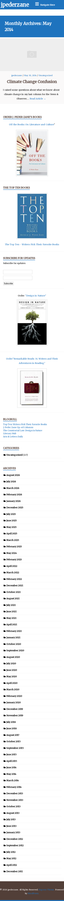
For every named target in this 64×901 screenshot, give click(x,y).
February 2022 (14, 579)
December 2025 (14, 507)
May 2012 (11, 858)
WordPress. (33, 893)
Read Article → (38, 98)
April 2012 (11, 865)
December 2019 (14, 709)
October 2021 (13, 592)
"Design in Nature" (35, 295)
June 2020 (11, 670)
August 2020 (13, 657)
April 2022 (11, 566)
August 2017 (12, 735)
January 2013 (13, 832)
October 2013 (13, 806)
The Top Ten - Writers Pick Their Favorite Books (32, 244)
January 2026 (13, 501)
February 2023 (14, 559)
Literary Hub (9, 433)
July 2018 (11, 722)
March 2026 (12, 488)
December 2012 (14, 839)
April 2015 (11, 761)
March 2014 (12, 780)
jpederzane (15, 4)
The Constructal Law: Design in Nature (22, 430)
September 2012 (15, 845)
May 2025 (11, 527)
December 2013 (14, 793)
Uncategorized (46, 75)
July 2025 (11, 514)
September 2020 (15, 650)
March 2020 (12, 689)
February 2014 (14, 787)
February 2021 (14, 631)
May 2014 (11, 774)
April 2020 (11, 683)
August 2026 (13, 475)
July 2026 (11, 481)
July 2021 (11, 605)
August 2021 (13, 598)
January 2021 (13, 637)
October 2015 (13, 741)
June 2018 (11, 728)
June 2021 (11, 611)
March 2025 (12, 540)
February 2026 (14, 494)
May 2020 (11, 676)
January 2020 (13, 702)
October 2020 (13, 644)
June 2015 (11, 754)
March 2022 (12, 572)
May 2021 (11, 618)
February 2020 (14, 696)
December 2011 (14, 871)
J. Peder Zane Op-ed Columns (18, 427)
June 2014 (11, 767)
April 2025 (11, 533)
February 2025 (14, 546)
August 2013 (12, 813)
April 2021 (11, 624)
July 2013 (11, 819)
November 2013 (14, 800)
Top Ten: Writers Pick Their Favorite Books (25, 424)
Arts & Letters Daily (13, 436)
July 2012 (11, 852)
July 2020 (11, 663)
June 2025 (11, 520)
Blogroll (10, 419)
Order (9, 358)
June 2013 (11, 826)
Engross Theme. (46, 889)
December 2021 (14, 585)
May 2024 (11, 553)
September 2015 (15, 748)
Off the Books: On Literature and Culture (31, 124)
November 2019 (14, 715)
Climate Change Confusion (32, 81)
